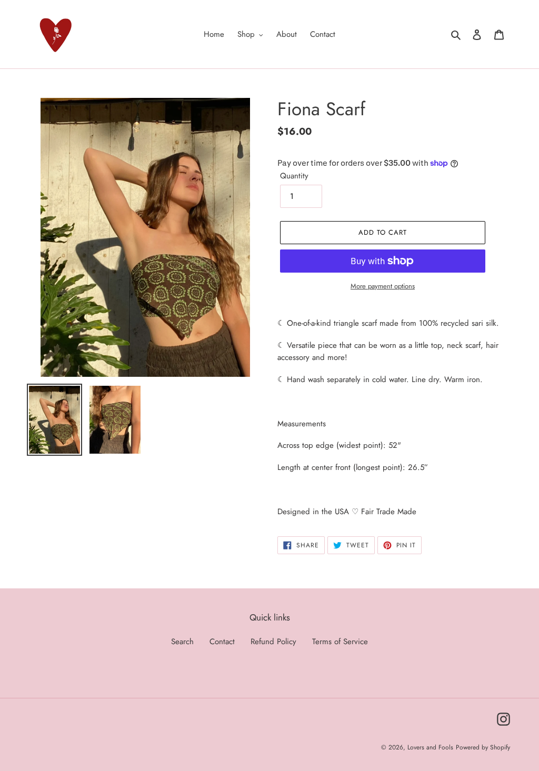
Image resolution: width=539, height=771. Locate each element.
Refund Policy (273, 641)
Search (182, 641)
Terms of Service (340, 641)
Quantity (294, 176)
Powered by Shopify (483, 747)
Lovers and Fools (430, 747)
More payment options (383, 286)
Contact (222, 641)
